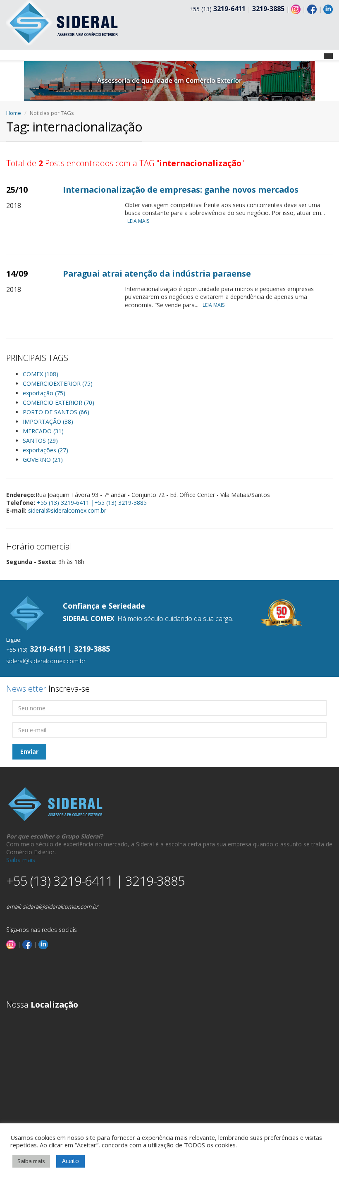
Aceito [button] (70, 1161)
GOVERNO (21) (43, 459)
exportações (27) (45, 450)
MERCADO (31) (43, 431)
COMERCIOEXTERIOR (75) (58, 383)
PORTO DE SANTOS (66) (56, 412)
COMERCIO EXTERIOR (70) (58, 402)
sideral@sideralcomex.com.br (67, 510)
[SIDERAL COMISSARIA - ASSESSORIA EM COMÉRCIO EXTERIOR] (63, 22)
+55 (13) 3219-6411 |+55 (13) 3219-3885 (92, 502)
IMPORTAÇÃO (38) (48, 421)
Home (13, 113)
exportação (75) (44, 393)
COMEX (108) (40, 374)
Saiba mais (20, 860)
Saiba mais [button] (31, 1161)
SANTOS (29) (40, 440)
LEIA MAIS (138, 221)
